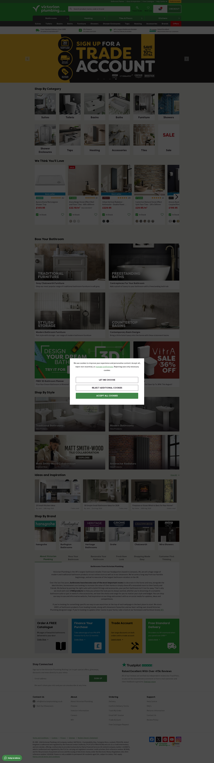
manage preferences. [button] (104, 366)
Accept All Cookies (107, 395)
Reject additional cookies (107, 388)
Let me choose (107, 380)
